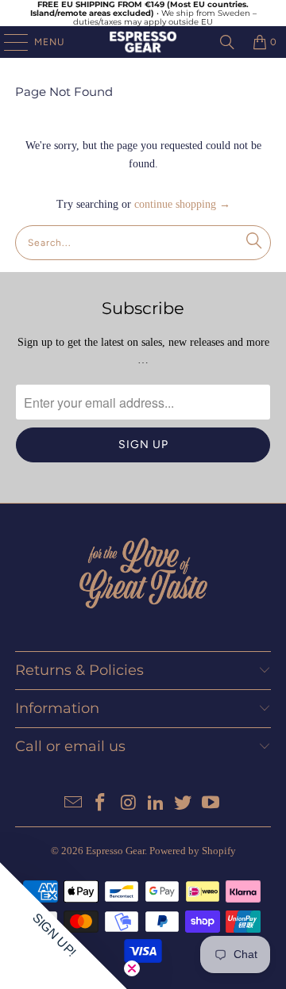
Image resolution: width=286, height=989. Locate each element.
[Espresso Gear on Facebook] (101, 803)
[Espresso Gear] (143, 42)
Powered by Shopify (192, 851)
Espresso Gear (115, 851)
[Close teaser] (132, 968)
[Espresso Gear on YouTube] (211, 803)
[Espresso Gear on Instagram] (129, 803)
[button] (63, 925)
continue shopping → (182, 204)
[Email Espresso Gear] (73, 803)
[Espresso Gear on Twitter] (183, 803)
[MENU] (8, 42)
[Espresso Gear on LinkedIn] (156, 803)
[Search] (227, 42)
